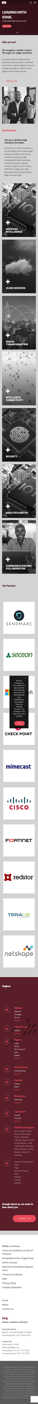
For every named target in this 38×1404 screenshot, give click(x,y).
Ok (19, 723)
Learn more (6, 25)
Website (17, 1020)
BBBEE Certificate (11, 1246)
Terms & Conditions (12, 1274)
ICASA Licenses (9, 1262)
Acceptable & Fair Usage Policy (18, 1258)
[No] (26, 678)
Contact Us (8, 1308)
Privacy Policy (9, 1283)
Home (5, 1300)
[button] (9, 81)
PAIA (4, 1278)
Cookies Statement (12, 1287)
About (5, 1304)
